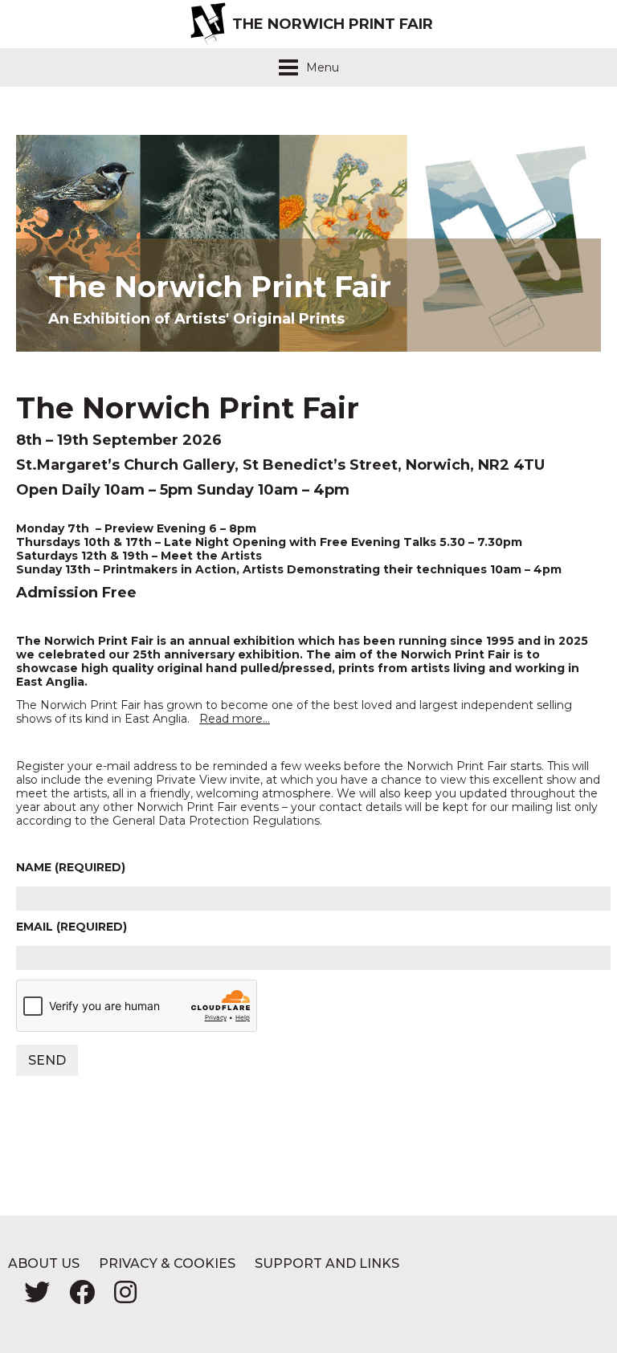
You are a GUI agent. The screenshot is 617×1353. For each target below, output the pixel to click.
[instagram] (117, 1297)
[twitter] (30, 1297)
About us (44, 1263)
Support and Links (327, 1263)
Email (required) (71, 927)
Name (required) (70, 867)
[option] (308, 243)
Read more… (234, 718)
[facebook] (75, 1297)
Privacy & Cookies (167, 1263)
